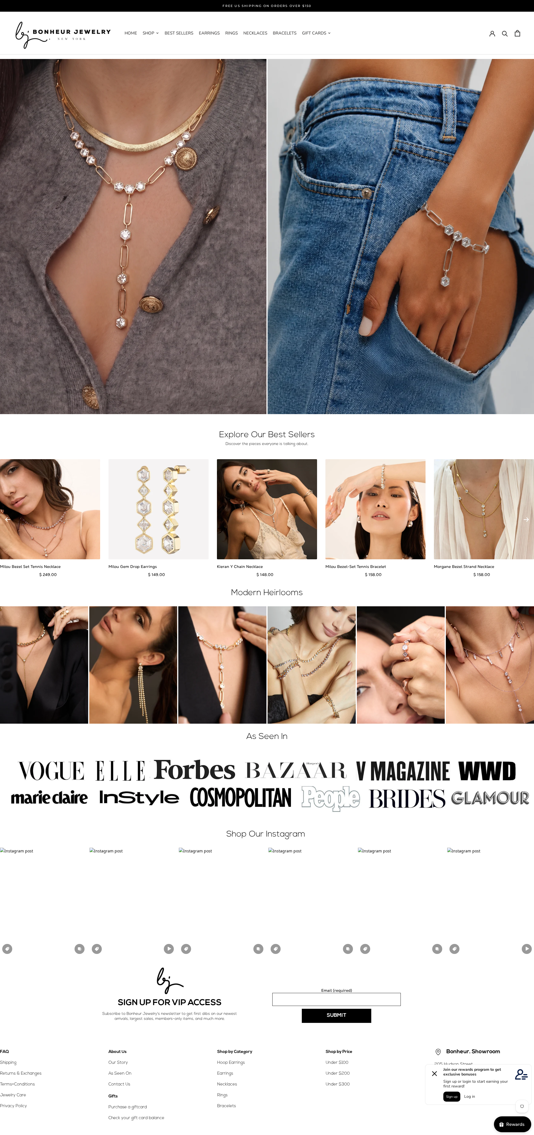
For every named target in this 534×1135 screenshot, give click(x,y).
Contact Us (119, 1084)
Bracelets (226, 1106)
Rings (222, 1095)
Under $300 (338, 1084)
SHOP (148, 33)
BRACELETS (284, 33)
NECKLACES (255, 33)
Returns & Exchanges (20, 1074)
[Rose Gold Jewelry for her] (133, 236)
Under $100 (337, 1063)
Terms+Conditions (17, 1084)
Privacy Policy (13, 1106)
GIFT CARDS (314, 33)
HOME (131, 33)
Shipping (8, 1063)
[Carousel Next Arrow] (526, 519)
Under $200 (338, 1074)
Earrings (225, 1074)
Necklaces (227, 1084)
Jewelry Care (13, 1095)
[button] (43, 902)
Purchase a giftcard (127, 1107)
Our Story (118, 1063)
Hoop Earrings (231, 1063)
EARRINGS (209, 33)
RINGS (231, 33)
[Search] (505, 33)
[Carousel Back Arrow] (7, 519)
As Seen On (120, 1074)
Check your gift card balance (136, 1118)
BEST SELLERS (179, 33)
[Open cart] (517, 33)
